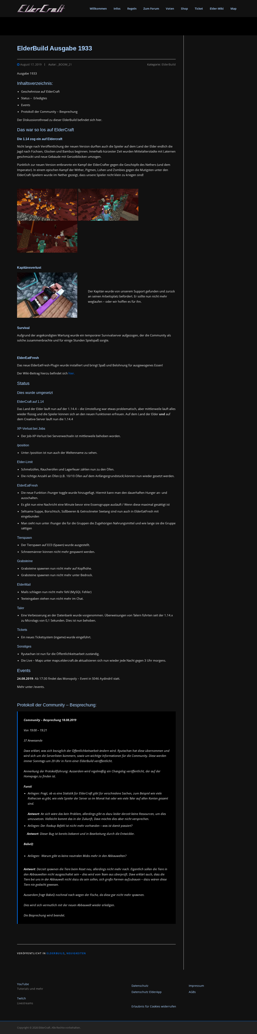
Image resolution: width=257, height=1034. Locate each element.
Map (233, 8)
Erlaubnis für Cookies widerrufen (154, 1006)
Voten (170, 8)
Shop (184, 8)
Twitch (21, 998)
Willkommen (98, 8)
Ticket (199, 8)
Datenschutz (140, 986)
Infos (117, 8)
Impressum (196, 986)
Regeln (132, 8)
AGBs (192, 992)
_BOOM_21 (64, 64)
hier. (71, 373)
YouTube (23, 984)
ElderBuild (169, 64)
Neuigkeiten (76, 953)
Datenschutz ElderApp (147, 992)
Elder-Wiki (217, 8)
